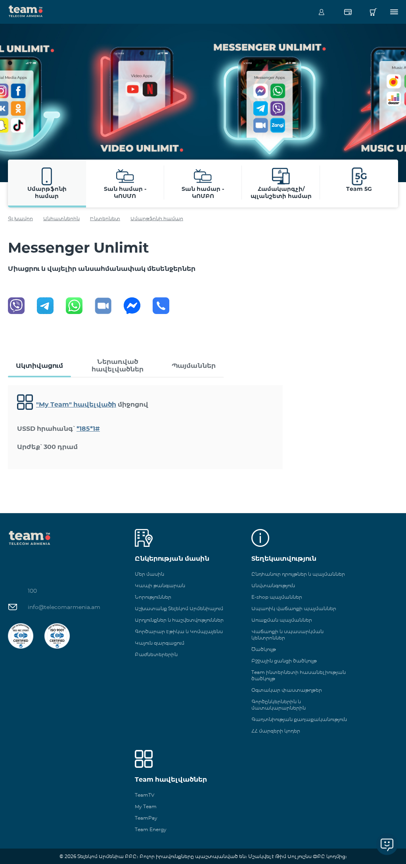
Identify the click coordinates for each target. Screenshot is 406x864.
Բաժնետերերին (156, 654)
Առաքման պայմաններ (281, 620)
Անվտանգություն (273, 585)
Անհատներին (61, 218)
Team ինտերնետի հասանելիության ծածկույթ (298, 675)
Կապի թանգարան (160, 585)
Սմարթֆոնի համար (156, 218)
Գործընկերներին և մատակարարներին (278, 704)
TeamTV (144, 795)
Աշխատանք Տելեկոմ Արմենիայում (179, 608)
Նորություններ (153, 597)
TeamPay (146, 818)
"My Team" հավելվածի (76, 404)
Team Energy (151, 829)
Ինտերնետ (105, 218)
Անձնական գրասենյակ (321, 12)
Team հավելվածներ (171, 779)
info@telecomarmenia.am (64, 607)
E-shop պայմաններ (276, 597)
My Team (146, 806)
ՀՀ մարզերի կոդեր (275, 731)
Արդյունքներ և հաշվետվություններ (179, 620)
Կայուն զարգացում (159, 643)
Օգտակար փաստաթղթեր (286, 690)
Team (26, 10)
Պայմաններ (194, 365)
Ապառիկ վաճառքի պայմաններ (293, 608)
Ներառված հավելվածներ (118, 365)
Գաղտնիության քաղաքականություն (299, 719)
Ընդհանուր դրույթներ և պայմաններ (298, 574)
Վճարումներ (348, 12)
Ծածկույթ (263, 649)
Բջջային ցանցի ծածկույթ (284, 661)
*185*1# (88, 428)
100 (32, 590)
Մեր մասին (149, 574)
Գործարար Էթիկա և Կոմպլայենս (179, 631)
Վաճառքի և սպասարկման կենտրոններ (287, 634)
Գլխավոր (20, 218)
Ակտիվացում (39, 365)
